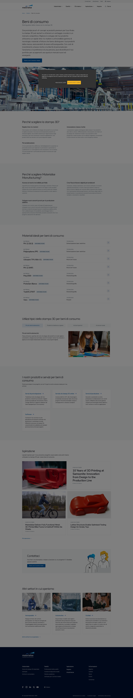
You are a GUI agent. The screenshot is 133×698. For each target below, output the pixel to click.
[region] (67, 79)
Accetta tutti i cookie (74, 82)
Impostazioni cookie (60, 82)
